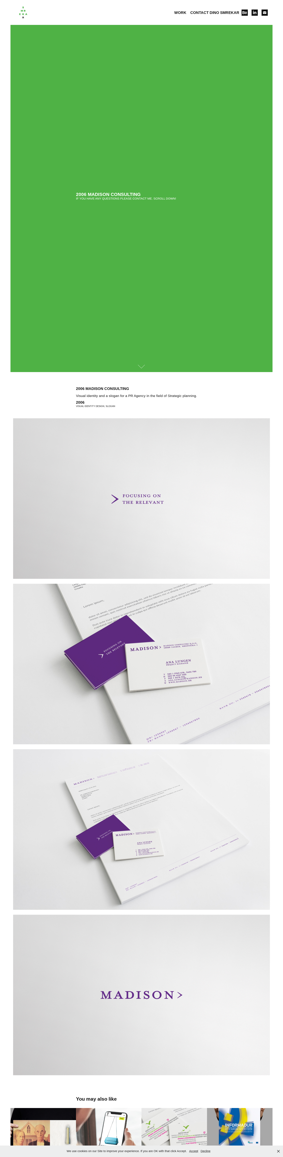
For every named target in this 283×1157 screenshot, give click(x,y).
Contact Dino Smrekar (214, 12)
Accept (193, 1151)
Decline (205, 1151)
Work (180, 12)
